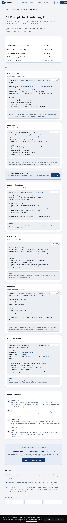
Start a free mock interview (32, 460)
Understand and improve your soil (16, 53)
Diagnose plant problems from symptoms (18, 45)
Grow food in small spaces (14, 60)
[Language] (53, 2)
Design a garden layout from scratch (16, 41)
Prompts (24, 2)
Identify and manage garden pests (16, 57)
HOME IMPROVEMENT (13, 13)
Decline (59, 519)
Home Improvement (22, 9)
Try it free (55, 175)
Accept (49, 519)
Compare (32, 2)
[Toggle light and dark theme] (57, 2)
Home (7, 9)
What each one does (31, 521)
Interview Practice (16, 2)
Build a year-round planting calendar (16, 49)
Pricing (46, 2)
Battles (39, 2)
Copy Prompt (55, 80)
